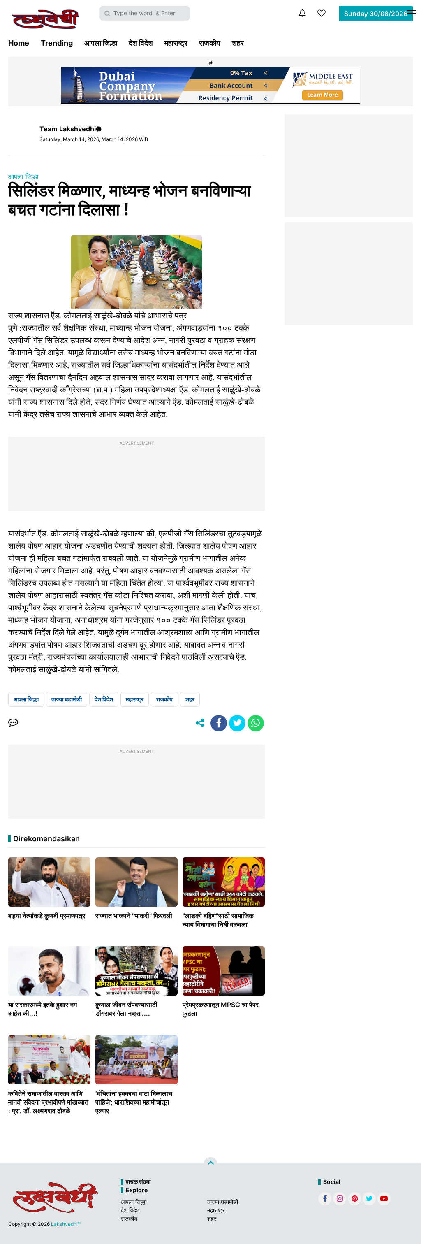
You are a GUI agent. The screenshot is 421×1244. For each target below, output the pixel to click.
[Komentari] (13, 723)
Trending (57, 43)
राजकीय (209, 43)
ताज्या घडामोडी (66, 699)
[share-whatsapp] (256, 723)
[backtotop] (210, 1164)
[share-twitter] (237, 723)
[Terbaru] (302, 13)
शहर (238, 43)
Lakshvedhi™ (66, 1224)
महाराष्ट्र (175, 43)
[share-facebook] (218, 723)
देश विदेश (141, 43)
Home (18, 43)
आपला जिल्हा (100, 43)
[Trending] (321, 13)
